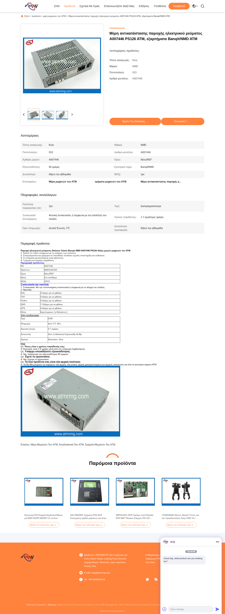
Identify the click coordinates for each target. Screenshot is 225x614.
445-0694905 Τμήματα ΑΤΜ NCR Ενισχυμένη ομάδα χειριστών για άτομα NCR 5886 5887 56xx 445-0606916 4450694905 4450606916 (88, 517)
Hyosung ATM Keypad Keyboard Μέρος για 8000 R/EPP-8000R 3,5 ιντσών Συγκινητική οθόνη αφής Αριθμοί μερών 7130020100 (43, 517)
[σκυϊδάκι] (158, 579)
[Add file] (164, 609)
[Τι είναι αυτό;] (150, 579)
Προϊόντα (69, 6)
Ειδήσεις (144, 6)
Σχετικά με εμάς (89, 6)
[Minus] (217, 542)
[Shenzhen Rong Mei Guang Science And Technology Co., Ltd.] (31, 6)
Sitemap (52, 604)
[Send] (217, 609)
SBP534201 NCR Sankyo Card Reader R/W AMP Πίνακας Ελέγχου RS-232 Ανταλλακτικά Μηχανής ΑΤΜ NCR (135, 517)
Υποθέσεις (160, 6)
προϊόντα (36, 16)
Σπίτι (57, 6)
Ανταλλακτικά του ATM (71, 444)
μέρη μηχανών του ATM (54, 16)
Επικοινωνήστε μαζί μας (119, 6)
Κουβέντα (179, 6)
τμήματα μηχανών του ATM (100, 444)
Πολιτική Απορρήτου (36, 604)
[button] (28, 497)
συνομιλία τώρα (183, 121)
